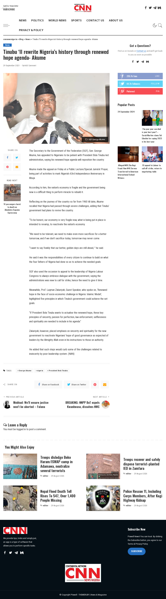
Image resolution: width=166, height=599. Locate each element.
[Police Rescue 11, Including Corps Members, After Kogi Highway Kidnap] (103, 498)
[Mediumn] (159, 8)
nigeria (40, 371)
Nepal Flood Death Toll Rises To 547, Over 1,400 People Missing (58, 496)
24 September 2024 (126, 111)
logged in (21, 429)
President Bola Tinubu (58, 371)
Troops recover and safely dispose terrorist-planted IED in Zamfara (141, 464)
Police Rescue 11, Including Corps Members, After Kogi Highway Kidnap (142, 496)
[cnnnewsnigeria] (83, 7)
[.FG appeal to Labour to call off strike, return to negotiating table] (152, 154)
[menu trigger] (8, 25)
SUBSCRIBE (136, 551)
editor (45, 476)
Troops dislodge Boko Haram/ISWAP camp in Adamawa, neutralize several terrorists (56, 464)
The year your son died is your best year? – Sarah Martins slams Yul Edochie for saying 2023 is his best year (152, 135)
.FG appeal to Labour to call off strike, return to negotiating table (152, 168)
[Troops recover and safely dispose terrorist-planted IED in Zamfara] (103, 466)
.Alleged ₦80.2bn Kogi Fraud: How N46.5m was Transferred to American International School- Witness (128, 171)
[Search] (160, 25)
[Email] (17, 167)
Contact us (141, 51)
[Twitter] (150, 8)
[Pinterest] (7, 167)
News (7, 45)
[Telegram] (155, 8)
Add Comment (30, 66)
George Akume (25, 371)
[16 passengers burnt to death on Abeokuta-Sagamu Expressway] (12, 192)
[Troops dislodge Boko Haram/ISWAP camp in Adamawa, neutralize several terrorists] (20, 466)
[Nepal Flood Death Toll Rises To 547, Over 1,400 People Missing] (20, 498)
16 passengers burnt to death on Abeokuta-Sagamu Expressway (12, 208)
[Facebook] (145, 8)
